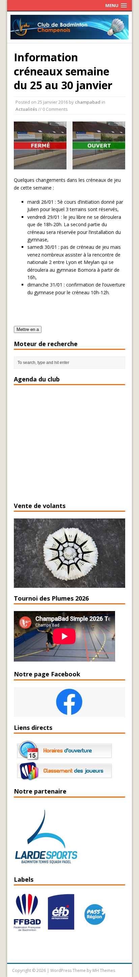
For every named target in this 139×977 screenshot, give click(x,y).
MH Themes (103, 970)
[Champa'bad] (69, 35)
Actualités (26, 109)
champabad (88, 102)
